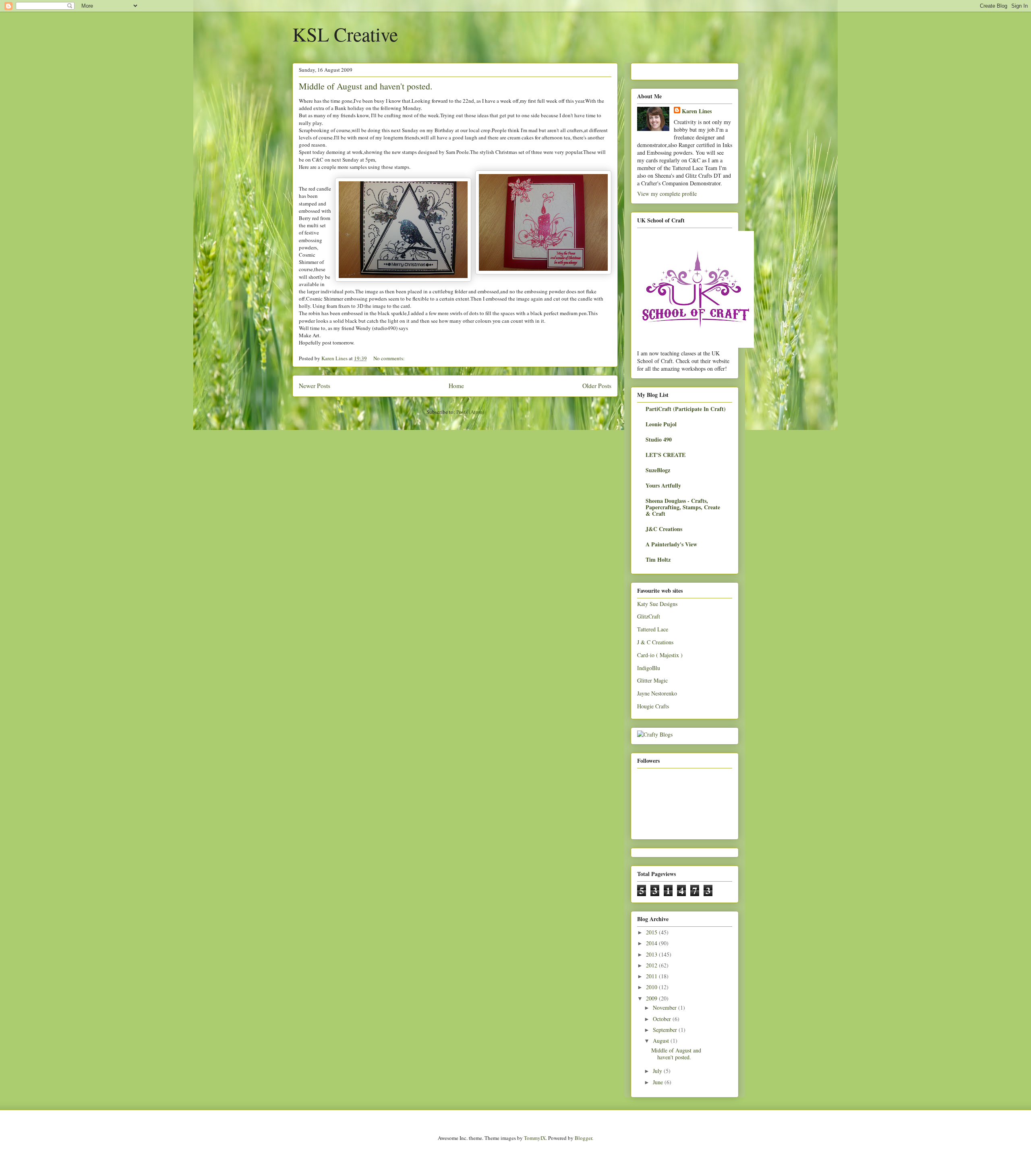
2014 (652, 943)
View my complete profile (667, 193)
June (659, 1082)
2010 (652, 987)
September (666, 1030)
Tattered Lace (652, 629)
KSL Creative (345, 34)
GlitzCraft (648, 616)
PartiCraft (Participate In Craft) (686, 409)
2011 (652, 976)
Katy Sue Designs (657, 604)
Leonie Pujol (661, 424)
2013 (652, 954)
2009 (652, 998)
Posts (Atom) (470, 411)
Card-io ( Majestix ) (660, 655)
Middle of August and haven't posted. (366, 86)
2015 (652, 932)
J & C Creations (655, 642)
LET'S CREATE (665, 454)
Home (456, 386)
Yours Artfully (663, 485)
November (665, 1007)
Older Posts (596, 386)
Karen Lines (697, 111)
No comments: (389, 358)
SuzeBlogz (658, 470)
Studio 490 (659, 439)
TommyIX (535, 1138)
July (658, 1071)
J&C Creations (664, 529)
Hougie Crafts (653, 706)
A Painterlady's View (671, 544)
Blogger (583, 1138)
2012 (652, 965)
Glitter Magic (652, 680)
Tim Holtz (658, 559)
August (662, 1040)
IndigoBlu (648, 668)
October (663, 1019)
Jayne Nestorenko (657, 693)
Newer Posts (314, 386)
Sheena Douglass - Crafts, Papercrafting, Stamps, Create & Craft (683, 507)
